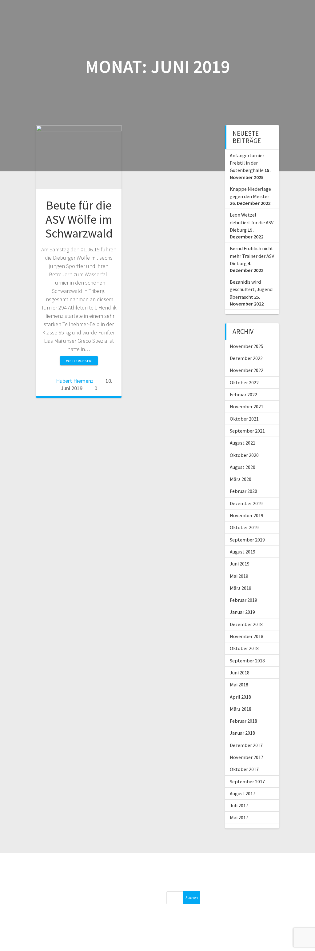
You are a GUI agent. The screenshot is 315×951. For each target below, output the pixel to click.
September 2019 (247, 540)
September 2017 (247, 781)
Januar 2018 (242, 733)
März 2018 (240, 709)
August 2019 (242, 552)
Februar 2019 (243, 600)
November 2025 (246, 346)
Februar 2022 (243, 394)
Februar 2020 (243, 491)
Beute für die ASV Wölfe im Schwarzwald (79, 219)
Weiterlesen (79, 360)
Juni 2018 (239, 672)
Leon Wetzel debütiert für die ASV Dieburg (251, 222)
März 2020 (240, 479)
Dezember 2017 (246, 745)
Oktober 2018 (244, 648)
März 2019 (240, 588)
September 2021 (247, 431)
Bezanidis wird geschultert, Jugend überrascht (251, 289)
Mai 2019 (239, 576)
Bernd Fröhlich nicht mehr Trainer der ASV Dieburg (252, 255)
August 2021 (242, 443)
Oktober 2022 (244, 382)
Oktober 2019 (244, 527)
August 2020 (242, 467)
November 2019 (246, 515)
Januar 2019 (242, 612)
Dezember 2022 (246, 358)
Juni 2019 (239, 564)
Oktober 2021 (244, 419)
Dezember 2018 (246, 624)
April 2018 (240, 697)
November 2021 (246, 406)
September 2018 (247, 660)
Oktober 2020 (244, 455)
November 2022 (246, 370)
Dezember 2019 (246, 503)
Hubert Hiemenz (75, 380)
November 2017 (246, 757)
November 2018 (246, 636)
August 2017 (242, 793)
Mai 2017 (239, 817)
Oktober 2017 (244, 769)
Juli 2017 (239, 805)
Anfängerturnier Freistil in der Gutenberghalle (247, 163)
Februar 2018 (243, 721)
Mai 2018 (239, 684)
